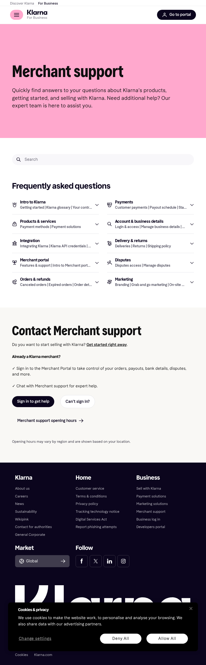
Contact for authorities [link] (33, 527)
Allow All (167, 638)
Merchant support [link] (151, 511)
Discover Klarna (22, 4)
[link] (82, 561)
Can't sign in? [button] (78, 401)
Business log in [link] (148, 519)
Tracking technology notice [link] (97, 511)
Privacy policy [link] (87, 504)
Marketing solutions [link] (152, 504)
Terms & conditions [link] (91, 496)
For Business (48, 4)
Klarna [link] (23, 478)
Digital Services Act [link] (91, 519)
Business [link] (148, 478)
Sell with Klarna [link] (148, 488)
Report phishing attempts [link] (96, 527)
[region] (103, 627)
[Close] (190, 608)
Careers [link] (21, 496)
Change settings (35, 638)
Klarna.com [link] (43, 655)
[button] (55, 204)
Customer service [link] (90, 488)
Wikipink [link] (22, 519)
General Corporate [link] (30, 535)
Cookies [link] (21, 655)
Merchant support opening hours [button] (47, 420)
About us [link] (22, 488)
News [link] (19, 504)
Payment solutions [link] (151, 496)
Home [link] (83, 478)
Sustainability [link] (26, 511)
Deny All (120, 638)
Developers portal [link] (150, 527)
